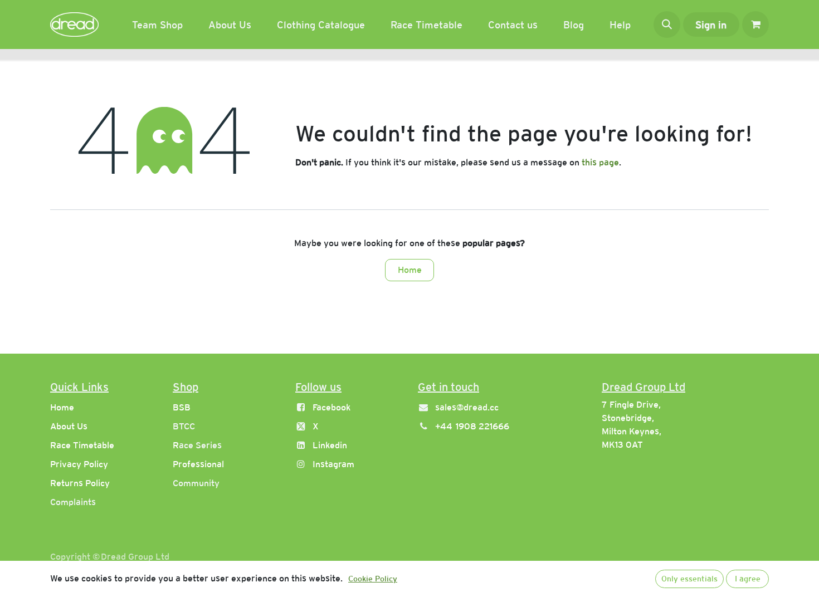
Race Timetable (82, 445)
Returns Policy (80, 483)
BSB (182, 407)
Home (410, 270)
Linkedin (330, 445)
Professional (198, 464)
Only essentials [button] (689, 578)
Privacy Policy (79, 464)
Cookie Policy (372, 578)
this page (600, 162)
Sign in (711, 25)
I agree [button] (747, 578)
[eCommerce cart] (755, 24)
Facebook (331, 407)
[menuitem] (157, 25)
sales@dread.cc (467, 407)
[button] (667, 24)
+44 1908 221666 (472, 426)
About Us (68, 426)
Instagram (333, 464)
